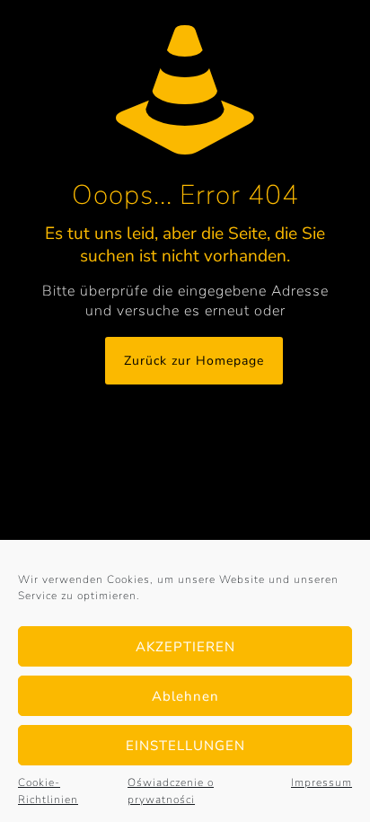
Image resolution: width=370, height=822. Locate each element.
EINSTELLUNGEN (185, 746)
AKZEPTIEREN (185, 647)
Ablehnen (185, 696)
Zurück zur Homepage (194, 360)
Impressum (321, 782)
